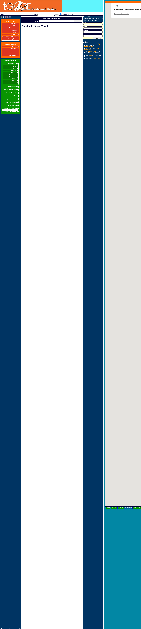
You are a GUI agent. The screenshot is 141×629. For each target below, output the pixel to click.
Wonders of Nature (12, 96)
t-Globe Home (12, 75)
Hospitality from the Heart (10, 90)
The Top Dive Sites (12, 105)
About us (13, 66)
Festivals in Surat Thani (9, 36)
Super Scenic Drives (12, 99)
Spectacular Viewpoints (11, 108)
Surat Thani (13, 23)
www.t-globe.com (13, 63)
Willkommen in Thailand (12, 77)
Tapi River (14, 51)
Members (13, 70)
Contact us (13, 68)
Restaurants (13, 28)
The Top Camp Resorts (11, 111)
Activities (14, 34)
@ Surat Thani (10, 21)
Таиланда (13, 80)
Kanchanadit (13, 53)
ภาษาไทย (13, 83)
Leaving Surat (12, 39)
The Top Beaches (13, 86)
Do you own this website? (121, 14)
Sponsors (13, 72)
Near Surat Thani (10, 44)
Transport (14, 32)
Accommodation (12, 26)
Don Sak (14, 48)
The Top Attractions (12, 93)
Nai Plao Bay (13, 55)
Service (14, 30)
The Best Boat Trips (12, 102)
